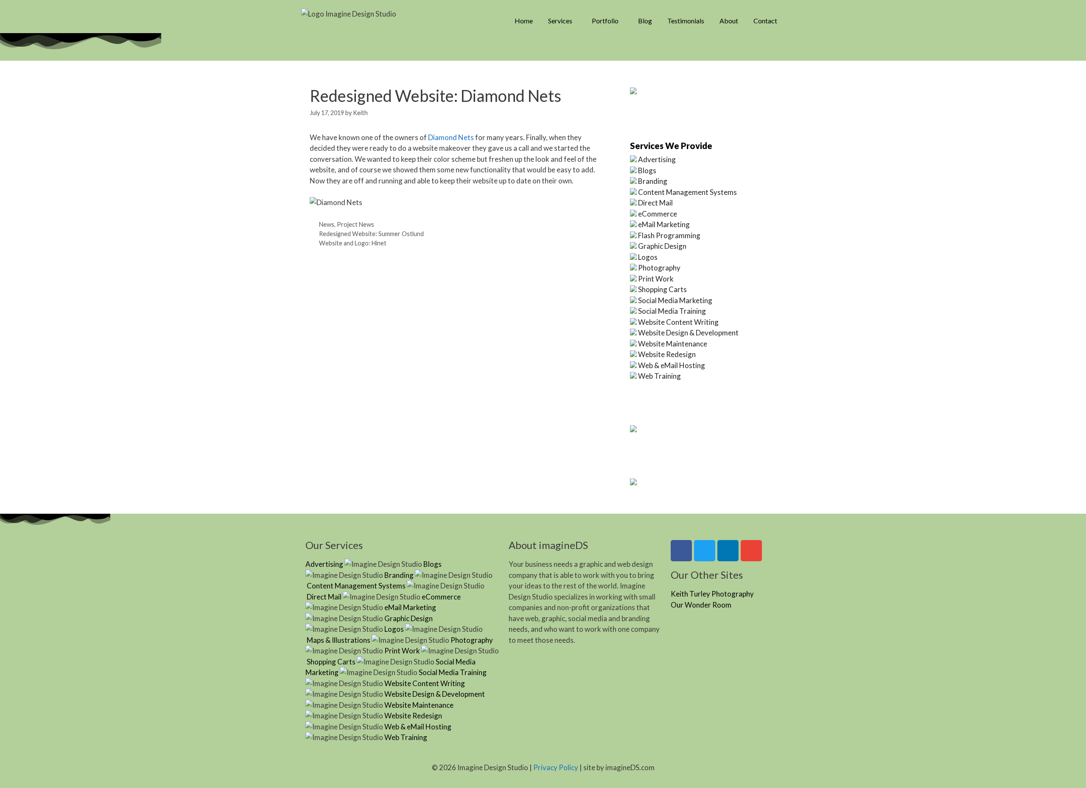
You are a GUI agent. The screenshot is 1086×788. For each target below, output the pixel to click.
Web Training (659, 375)
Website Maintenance (672, 343)
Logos (648, 257)
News (326, 224)
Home (524, 21)
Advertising (657, 159)
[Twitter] (704, 550)
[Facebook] (681, 550)
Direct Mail (655, 202)
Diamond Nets (451, 137)
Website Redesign (667, 354)
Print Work (656, 278)
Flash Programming (669, 235)
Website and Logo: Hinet (352, 243)
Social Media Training (672, 311)
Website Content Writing (678, 322)
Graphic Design (662, 246)
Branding (652, 181)
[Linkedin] (728, 550)
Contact (765, 21)
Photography (659, 267)
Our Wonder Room (701, 604)
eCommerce (657, 213)
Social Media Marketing (675, 300)
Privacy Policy (555, 767)
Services (560, 21)
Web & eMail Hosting (671, 365)
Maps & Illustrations (338, 640)
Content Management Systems (687, 192)
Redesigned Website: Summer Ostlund (371, 233)
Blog (645, 21)
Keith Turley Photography (712, 593)
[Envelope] (751, 550)
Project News (355, 224)
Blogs (647, 170)
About (728, 21)
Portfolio (605, 21)
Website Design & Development (688, 332)
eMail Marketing (664, 224)
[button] (562, 20)
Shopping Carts (662, 289)
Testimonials (685, 21)
